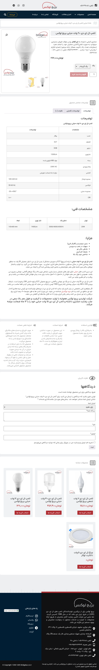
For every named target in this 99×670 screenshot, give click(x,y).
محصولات (80, 14)
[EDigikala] (9, 5)
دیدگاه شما (90, 411)
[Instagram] (23, 5)
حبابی (85, 23)
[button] (5, 15)
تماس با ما (45, 14)
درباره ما (35, 14)
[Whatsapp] (18, 5)
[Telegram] (13, 5)
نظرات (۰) (59, 111)
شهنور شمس (80, 666)
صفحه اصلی (92, 14)
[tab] (87, 110)
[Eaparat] (4, 5)
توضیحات (87, 111)
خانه (89, 23)
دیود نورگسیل (66, 291)
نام (93, 425)
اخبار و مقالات (66, 14)
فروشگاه (55, 14)
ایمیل (92, 434)
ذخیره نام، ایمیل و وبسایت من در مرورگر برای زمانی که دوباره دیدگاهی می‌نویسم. (63, 443)
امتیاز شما (91, 403)
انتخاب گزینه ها (85, 513)
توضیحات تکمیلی (73, 111)
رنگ (93, 66)
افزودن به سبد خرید (79, 74)
